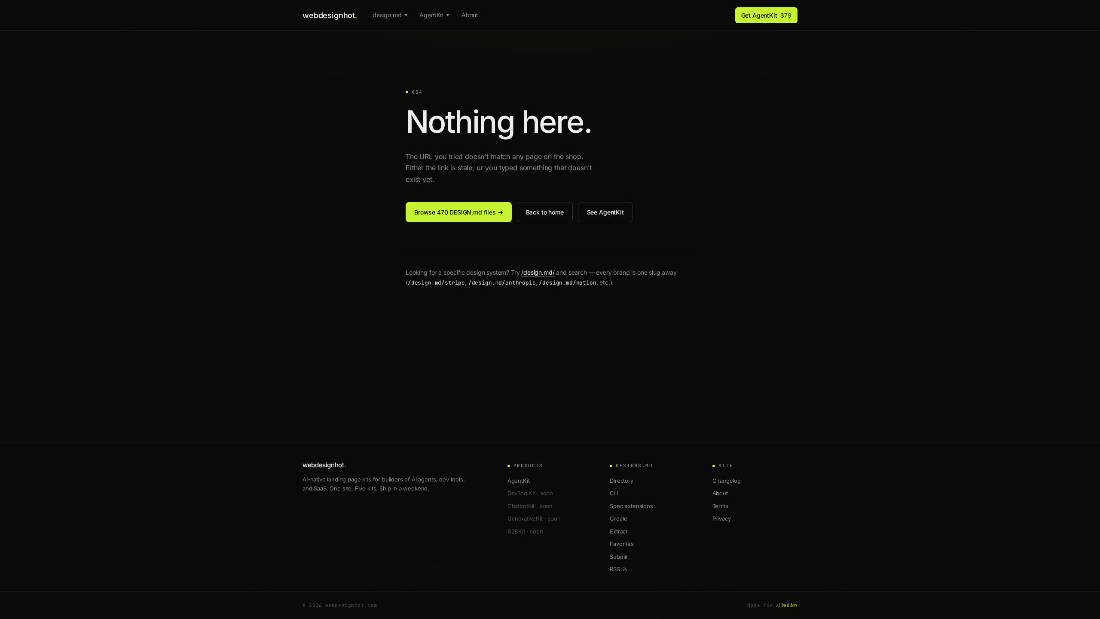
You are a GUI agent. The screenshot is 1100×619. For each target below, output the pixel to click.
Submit (618, 556)
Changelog (726, 480)
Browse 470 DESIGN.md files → (458, 212)
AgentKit (434, 14)
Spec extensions (631, 506)
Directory (621, 480)
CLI (614, 493)
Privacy (721, 518)
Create (618, 518)
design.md (390, 14)
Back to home (545, 212)
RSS (615, 569)
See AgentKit (605, 212)
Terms (720, 506)
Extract (618, 531)
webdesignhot (329, 15)
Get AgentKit (766, 15)
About (469, 14)
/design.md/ (537, 272)
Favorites (622, 543)
